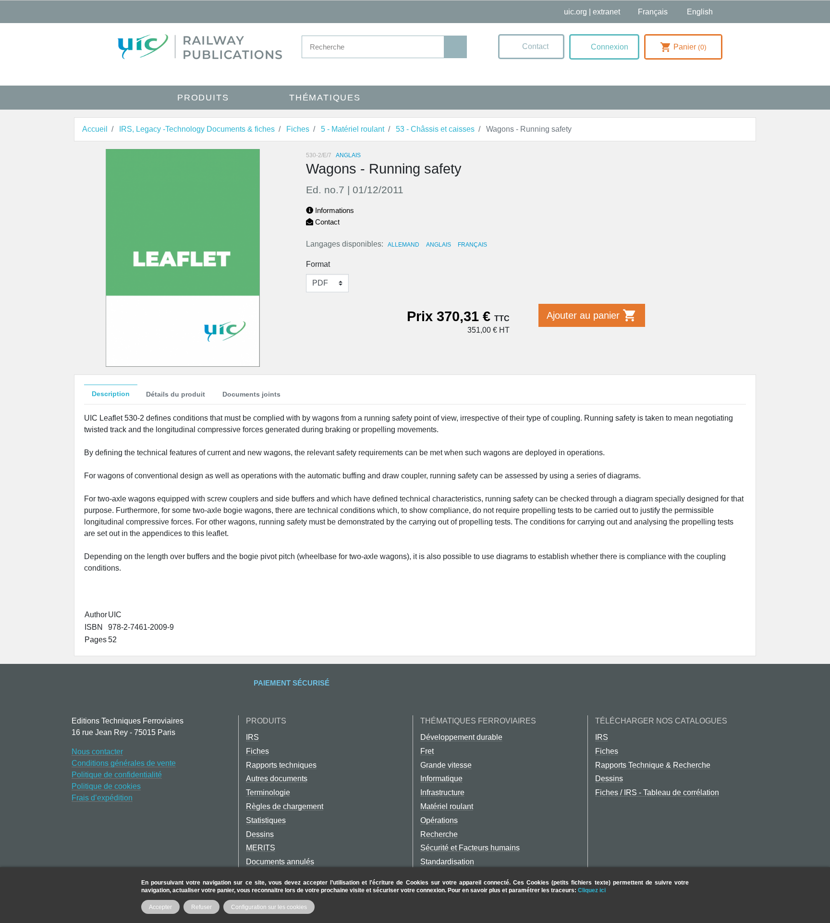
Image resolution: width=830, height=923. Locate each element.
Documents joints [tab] (251, 394)
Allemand (403, 244)
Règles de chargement (284, 806)
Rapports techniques (281, 765)
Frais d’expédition (102, 798)
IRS (252, 737)
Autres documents (276, 778)
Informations (333, 210)
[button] (531, 46)
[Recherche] (455, 47)
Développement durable (461, 737)
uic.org (575, 12)
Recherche (439, 834)
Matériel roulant (446, 806)
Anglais (438, 244)
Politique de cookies (106, 786)
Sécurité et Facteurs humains (470, 848)
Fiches (257, 751)
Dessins (260, 834)
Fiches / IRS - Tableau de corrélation (657, 792)
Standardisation (447, 862)
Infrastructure (442, 792)
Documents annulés (280, 862)
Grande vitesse (446, 765)
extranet (606, 12)
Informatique (441, 778)
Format (318, 264)
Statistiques (266, 820)
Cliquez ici (592, 890)
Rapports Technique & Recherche (652, 765)
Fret (427, 751)
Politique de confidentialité (117, 775)
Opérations (439, 820)
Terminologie (268, 792)
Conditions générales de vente (124, 763)
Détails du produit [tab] (175, 394)
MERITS (260, 848)
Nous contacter (97, 752)
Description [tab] (111, 394)
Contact (326, 222)
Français (472, 244)
